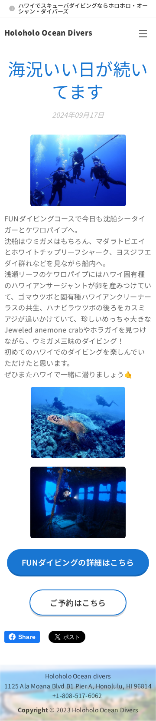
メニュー (143, 33)
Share (27, 636)
